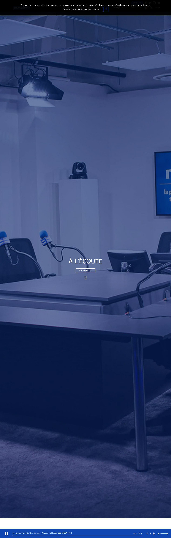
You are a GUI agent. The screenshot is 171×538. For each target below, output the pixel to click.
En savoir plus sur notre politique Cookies (81, 9)
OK (106, 9)
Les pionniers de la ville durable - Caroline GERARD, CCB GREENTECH (42, 533)
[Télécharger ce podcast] (150, 533)
